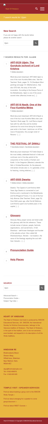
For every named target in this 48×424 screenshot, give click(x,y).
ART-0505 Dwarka (20, 179)
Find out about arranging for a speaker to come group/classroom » (20, 400)
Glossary (15, 215)
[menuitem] (35, 9)
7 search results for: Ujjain (15, 17)
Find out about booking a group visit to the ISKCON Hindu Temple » (22, 393)
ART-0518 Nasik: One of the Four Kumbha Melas (25, 106)
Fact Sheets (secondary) (32, 147)
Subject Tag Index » (11, 301)
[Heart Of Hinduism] (20, 9)
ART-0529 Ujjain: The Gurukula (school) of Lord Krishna (24, 65)
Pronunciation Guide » (11, 298)
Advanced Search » (11, 295)
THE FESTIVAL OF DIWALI (25, 143)
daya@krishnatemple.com (13, 369)
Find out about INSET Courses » (15, 405)
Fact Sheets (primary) (18, 147)
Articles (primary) (17, 183)
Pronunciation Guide (22, 250)
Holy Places (17, 259)
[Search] (35, 9)
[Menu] (41, 9)
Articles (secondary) (17, 72)
